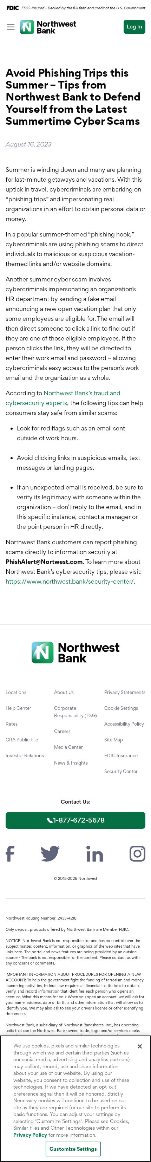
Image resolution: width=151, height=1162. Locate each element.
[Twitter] (50, 852)
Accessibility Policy (124, 724)
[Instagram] (137, 852)
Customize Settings (73, 1149)
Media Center (68, 747)
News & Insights (71, 763)
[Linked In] (94, 852)
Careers (62, 731)
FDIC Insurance (121, 755)
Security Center (121, 771)
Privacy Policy (30, 1135)
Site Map (113, 739)
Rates (12, 724)
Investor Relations (25, 755)
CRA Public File (22, 739)
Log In (134, 26)
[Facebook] (10, 852)
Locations (16, 692)
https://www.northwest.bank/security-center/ (70, 581)
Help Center (18, 708)
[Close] (139, 1046)
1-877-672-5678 (79, 820)
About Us (64, 692)
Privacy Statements (124, 692)
